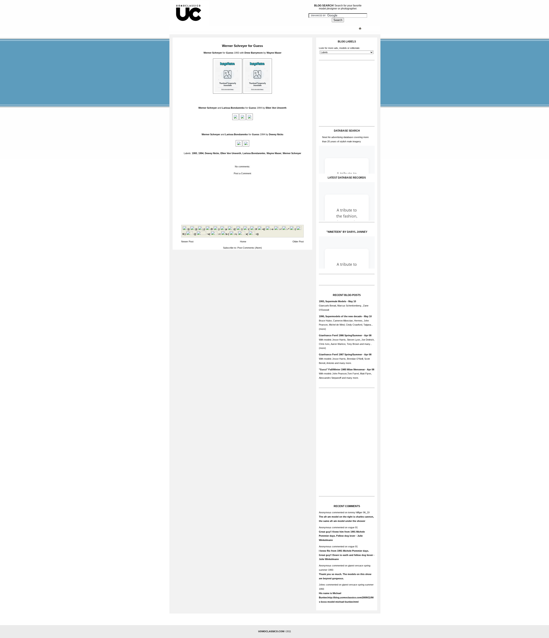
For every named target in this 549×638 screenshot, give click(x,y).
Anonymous (325, 512)
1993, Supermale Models (332, 301)
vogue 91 (353, 527)
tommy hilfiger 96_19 (359, 512)
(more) (322, 329)
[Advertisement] (256, 28)
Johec (322, 584)
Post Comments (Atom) (249, 247)
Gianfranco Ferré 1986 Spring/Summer (340, 335)
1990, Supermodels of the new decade (340, 316)
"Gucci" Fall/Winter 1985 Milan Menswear (342, 369)
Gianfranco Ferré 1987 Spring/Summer (340, 354)
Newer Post (187, 241)
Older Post (298, 241)
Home (243, 241)
